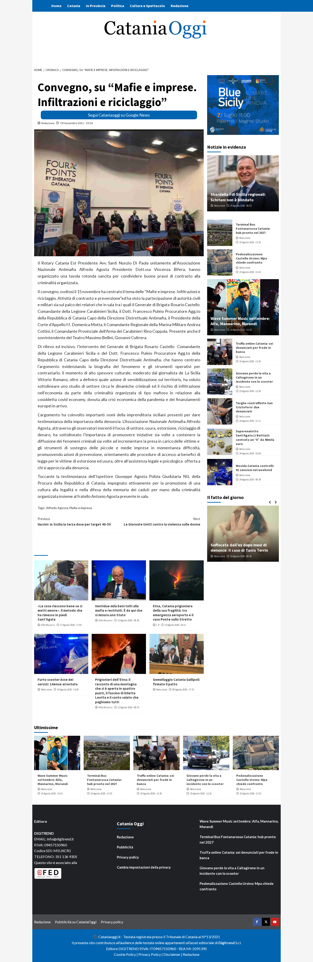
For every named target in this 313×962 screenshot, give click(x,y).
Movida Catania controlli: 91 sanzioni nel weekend (255, 468)
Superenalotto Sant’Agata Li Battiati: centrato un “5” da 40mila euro (255, 437)
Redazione (179, 5)
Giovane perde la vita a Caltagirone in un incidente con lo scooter (254, 377)
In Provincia (95, 5)
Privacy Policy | (150, 954)
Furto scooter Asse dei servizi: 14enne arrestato (58, 681)
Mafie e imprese (80, 508)
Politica (117, 5)
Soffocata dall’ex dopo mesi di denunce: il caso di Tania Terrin (239, 547)
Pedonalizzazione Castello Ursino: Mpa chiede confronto (251, 258)
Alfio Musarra (48, 625)
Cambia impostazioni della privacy (144, 867)
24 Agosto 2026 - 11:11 (250, 420)
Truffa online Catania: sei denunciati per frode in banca (254, 347)
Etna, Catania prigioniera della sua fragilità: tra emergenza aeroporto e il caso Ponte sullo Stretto (173, 613)
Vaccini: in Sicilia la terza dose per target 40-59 (74, 521)
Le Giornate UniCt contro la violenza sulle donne (162, 521)
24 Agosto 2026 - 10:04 (250, 453)
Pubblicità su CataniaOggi (75, 922)
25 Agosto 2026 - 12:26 (250, 391)
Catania (73, 5)
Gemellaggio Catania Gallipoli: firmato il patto (176, 681)
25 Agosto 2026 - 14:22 (241, 329)
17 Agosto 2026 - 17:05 (71, 625)
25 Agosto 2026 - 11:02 (250, 272)
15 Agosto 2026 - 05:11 (175, 625)
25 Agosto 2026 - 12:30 (250, 361)
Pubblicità (125, 847)
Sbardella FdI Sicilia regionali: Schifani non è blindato (238, 197)
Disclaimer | (173, 954)
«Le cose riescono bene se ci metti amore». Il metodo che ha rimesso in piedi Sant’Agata (60, 613)
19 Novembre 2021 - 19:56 (76, 123)
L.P (157, 625)
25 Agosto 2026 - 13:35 (250, 242)
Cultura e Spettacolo (147, 5)
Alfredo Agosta (57, 508)
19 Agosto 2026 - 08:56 (241, 556)
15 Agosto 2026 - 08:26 (128, 620)
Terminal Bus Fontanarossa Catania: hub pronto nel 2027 (253, 228)
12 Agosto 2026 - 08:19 (128, 707)
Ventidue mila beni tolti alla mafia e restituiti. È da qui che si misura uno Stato (118, 610)
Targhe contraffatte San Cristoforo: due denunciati (254, 407)
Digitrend (226, 942)
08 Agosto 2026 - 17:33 (183, 689)
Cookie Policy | (126, 954)
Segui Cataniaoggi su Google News (119, 114)
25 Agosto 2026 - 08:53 (241, 205)
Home (56, 5)
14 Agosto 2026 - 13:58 (68, 689)
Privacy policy (128, 857)
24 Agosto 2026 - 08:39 (250, 479)
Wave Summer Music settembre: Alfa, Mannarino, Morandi (240, 321)
